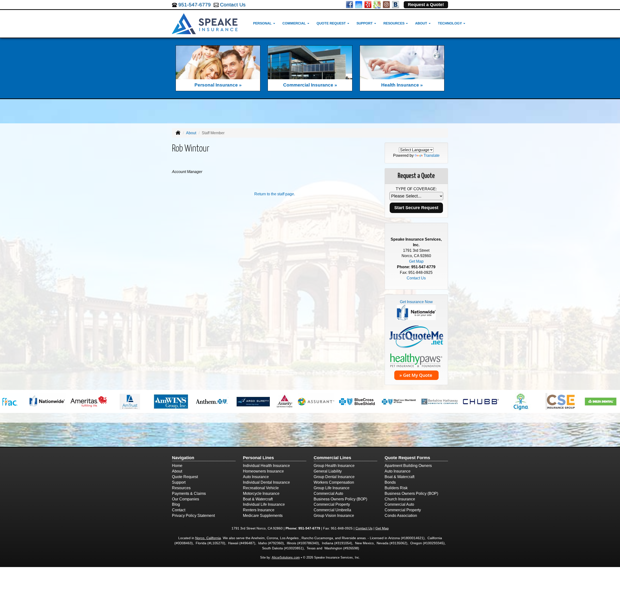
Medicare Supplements (263, 515)
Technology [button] (450, 23)
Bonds (390, 482)
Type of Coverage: (416, 189)
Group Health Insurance (334, 466)
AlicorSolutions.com (286, 557)
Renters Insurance (258, 510)
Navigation (183, 457)
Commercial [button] (294, 23)
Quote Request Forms (407, 457)
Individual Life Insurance (264, 504)
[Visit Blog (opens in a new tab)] (395, 4)
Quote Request (185, 477)
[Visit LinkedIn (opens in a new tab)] (359, 4)
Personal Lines (258, 457)
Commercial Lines (332, 457)
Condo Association (401, 515)
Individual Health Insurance (266, 466)
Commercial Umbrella (332, 510)
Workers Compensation (334, 482)
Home (177, 466)
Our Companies (185, 499)
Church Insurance (400, 499)
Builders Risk (396, 488)
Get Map (416, 261)
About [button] (421, 23)
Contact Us (233, 4)
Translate (432, 155)
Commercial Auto (328, 493)
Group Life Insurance (331, 488)
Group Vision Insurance (334, 515)
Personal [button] (263, 23)
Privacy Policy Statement (193, 515)
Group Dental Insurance (334, 477)
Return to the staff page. (274, 194)
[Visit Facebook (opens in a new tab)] (349, 4)
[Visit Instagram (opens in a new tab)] (386, 4)
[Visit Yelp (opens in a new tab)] (368, 4)
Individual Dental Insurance (266, 482)
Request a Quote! (426, 4)
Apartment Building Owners (408, 466)
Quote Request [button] (332, 23)
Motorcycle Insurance (261, 493)
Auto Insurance (256, 477)
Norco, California (208, 538)
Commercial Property (332, 504)
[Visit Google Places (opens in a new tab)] (377, 4)
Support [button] (365, 23)
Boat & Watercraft (258, 499)
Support (179, 482)
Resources (181, 488)
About (191, 133)
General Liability (328, 471)
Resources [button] (394, 23)
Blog (176, 504)
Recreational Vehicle (261, 488)
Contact (178, 510)
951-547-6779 (194, 4)
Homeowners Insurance (263, 471)
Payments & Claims (189, 493)
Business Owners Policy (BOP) (340, 499)
